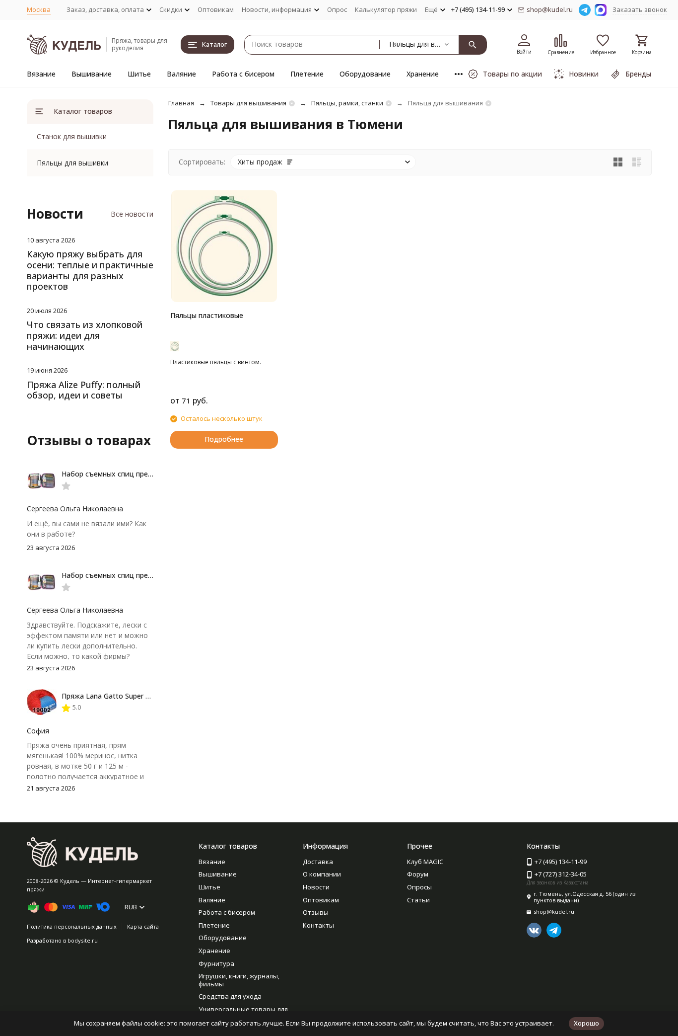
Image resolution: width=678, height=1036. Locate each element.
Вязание (41, 74)
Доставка (318, 861)
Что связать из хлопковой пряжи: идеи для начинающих (84, 335)
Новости (316, 886)
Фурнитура (216, 963)
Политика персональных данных (72, 926)
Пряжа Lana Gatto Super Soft (110, 696)
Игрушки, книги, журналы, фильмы (239, 979)
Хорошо (586, 1023)
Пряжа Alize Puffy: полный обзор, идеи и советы (83, 390)
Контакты (318, 925)
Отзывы (316, 912)
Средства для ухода (230, 996)
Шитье (139, 74)
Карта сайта (143, 926)
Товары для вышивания (248, 102)
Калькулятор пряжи (386, 9)
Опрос (337, 9)
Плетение (307, 74)
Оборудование (365, 74)
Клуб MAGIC (425, 861)
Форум (417, 874)
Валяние (181, 74)
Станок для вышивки (72, 136)
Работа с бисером (243, 74)
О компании (322, 874)
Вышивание (91, 74)
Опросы (419, 886)
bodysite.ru (83, 940)
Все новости (132, 214)
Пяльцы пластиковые (206, 315)
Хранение (423, 74)
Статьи (418, 899)
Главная (181, 102)
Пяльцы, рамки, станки (347, 102)
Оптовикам (216, 9)
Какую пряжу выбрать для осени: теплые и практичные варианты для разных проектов (90, 270)
